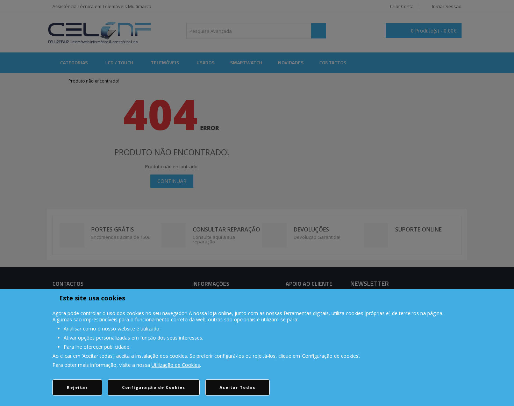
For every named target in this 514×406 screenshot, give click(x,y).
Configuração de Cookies (153, 387)
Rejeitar (77, 387)
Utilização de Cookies (175, 365)
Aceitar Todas (238, 387)
